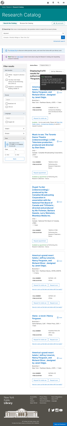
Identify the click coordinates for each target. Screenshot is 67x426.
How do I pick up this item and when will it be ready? (47, 289)
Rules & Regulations (56, 397)
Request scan (54, 285)
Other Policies (43, 399)
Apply (14, 159)
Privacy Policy (43, 397)
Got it (63, 87)
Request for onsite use (40, 118)
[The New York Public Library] (2, 2)
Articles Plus (13, 50)
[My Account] (48, 2)
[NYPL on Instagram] (57, 410)
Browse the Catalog (26, 23)
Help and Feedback (60, 424)
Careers (32, 401)
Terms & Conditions (45, 401)
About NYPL (54, 399)
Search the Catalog (9, 23)
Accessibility (33, 397)
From (6, 149)
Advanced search (59, 41)
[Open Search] (58, 2)
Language (54, 401)
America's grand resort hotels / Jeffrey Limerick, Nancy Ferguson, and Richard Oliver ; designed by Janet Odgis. (43, 92)
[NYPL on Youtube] (61, 410)
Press (31, 399)
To (15, 149)
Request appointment (40, 172)
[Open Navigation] (63, 2)
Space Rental (33, 403)
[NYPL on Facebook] (49, 410)
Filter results (8, 66)
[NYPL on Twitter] (53, 410)
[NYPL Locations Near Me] (53, 2)
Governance (43, 403)
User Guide (20, 56)
